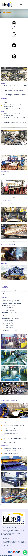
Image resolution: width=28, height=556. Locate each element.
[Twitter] (11, 552)
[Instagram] (19, 552)
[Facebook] (9, 552)
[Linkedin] (16, 552)
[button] (21, 4)
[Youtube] (14, 552)
